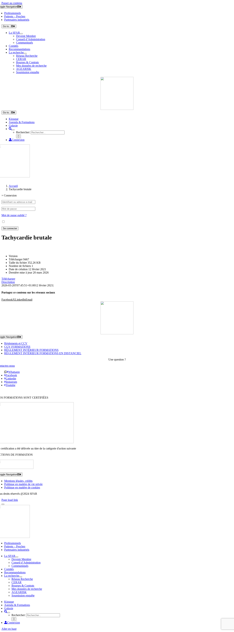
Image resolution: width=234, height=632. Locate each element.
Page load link (9, 499)
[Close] (2, 504)
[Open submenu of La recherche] (25, 53)
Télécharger (8, 278)
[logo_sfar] (117, 108)
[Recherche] (10, 128)
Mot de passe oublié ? (14, 215)
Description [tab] (8, 282)
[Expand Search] (13, 129)
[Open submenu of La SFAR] (21, 33)
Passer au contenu (11, 3)
